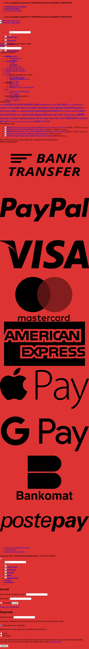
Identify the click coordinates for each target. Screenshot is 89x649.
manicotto (66, 111)
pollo (81, 114)
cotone (4, 107)
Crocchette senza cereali (22, 107)
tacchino (31, 121)
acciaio (2, 105)
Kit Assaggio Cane (17, 77)
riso (56, 118)
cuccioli (69, 107)
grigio (32, 111)
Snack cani (13, 83)
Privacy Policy (10, 550)
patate (38, 114)
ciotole (69, 104)
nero (19, 114)
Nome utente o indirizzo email (13, 594)
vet (48, 121)
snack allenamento (20, 121)
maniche (56, 110)
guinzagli (41, 110)
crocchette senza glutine (49, 107)
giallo (13, 111)
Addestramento (11, 56)
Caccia (7, 73)
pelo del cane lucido (59, 114)
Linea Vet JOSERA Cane (19, 79)
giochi (19, 111)
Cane (7, 75)
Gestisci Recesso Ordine (15, 7)
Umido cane (14, 85)
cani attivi (62, 104)
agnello (28, 104)
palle (31, 114)
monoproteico (8, 114)
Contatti (10, 573)
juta (49, 110)
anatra (36, 104)
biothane (53, 105)
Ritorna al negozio (12, 100)
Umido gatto (14, 98)
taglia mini (40, 121)
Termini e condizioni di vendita (17, 548)
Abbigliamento (15, 58)
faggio (8, 111)
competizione (77, 105)
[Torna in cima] (1, 558)
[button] (2, 46)
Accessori (13, 60)
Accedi (15, 603)
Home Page (12, 37)
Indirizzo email (6, 617)
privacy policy (55, 642)
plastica (74, 115)
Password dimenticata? (9, 607)
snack (11, 121)
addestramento (15, 104)
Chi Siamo (11, 41)
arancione (44, 104)
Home (2, 44)
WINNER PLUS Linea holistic (21, 87)
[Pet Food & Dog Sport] (10, 22)
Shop (9, 575)
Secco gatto (14, 94)
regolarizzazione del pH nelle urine (36, 118)
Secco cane (14, 81)
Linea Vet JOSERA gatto (19, 92)
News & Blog (12, 51)
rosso (61, 118)
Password (4, 599)
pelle (45, 114)
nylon (25, 114)
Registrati (4, 646)
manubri (73, 111)
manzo (81, 110)
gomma (25, 111)
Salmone (70, 118)
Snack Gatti (14, 96)
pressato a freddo (9, 118)
